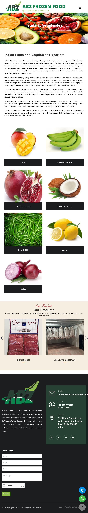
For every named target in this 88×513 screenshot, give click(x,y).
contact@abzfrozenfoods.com (73, 394)
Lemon (64, 250)
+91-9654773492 (65, 405)
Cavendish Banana (64, 162)
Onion (23, 289)
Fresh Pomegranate (23, 206)
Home (34, 31)
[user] (80, 8)
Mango (23, 162)
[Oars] (35, 6)
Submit (6, 494)
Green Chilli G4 (23, 250)
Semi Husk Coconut (64, 206)
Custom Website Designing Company (72, 507)
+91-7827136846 (64, 408)
